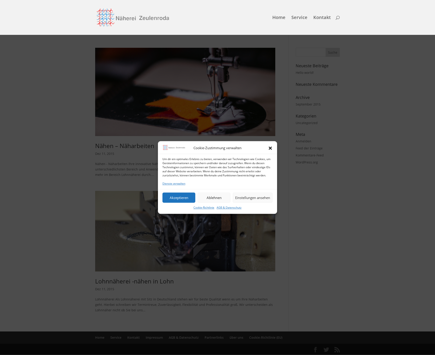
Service (299, 18)
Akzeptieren (179, 197)
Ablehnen (214, 197)
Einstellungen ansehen (252, 197)
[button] (270, 148)
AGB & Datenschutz (229, 208)
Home (278, 18)
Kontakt (322, 18)
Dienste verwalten (173, 183)
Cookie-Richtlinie (203, 208)
